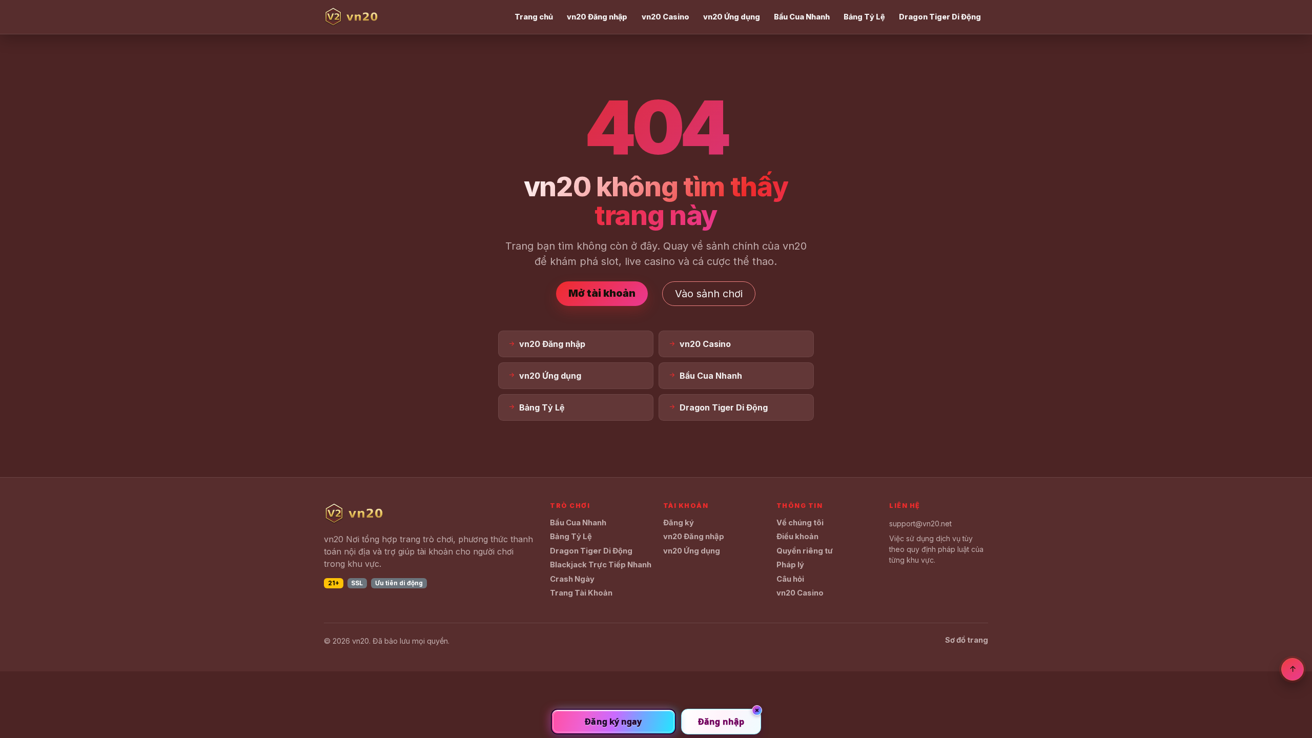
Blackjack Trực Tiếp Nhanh (600, 564)
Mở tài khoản (602, 293)
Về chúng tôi (800, 522)
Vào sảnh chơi (709, 294)
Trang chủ (534, 16)
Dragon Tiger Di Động (940, 16)
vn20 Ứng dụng (731, 16)
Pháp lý (790, 564)
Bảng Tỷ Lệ (864, 16)
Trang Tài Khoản (581, 593)
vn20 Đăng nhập (597, 16)
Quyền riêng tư (804, 551)
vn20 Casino (665, 16)
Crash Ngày (572, 579)
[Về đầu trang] (1292, 669)
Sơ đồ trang (966, 640)
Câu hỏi (790, 579)
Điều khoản (797, 536)
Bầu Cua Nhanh (802, 16)
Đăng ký (678, 522)
